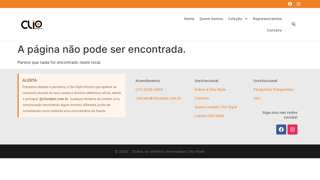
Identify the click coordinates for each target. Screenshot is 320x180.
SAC (257, 98)
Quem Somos (211, 18)
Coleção (235, 18)
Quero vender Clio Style (215, 106)
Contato (274, 30)
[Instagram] (298, 4)
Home (189, 18)
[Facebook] (290, 4)
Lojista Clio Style (209, 115)
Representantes (267, 18)
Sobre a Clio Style (210, 89)
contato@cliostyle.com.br (159, 98)
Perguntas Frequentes (274, 89)
